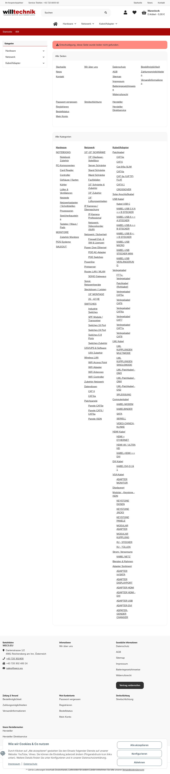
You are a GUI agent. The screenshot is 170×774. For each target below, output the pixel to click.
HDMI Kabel (119, 431)
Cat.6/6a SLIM (124, 166)
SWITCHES (90, 304)
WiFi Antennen (96, 372)
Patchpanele (90, 401)
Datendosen (90, 386)
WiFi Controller (96, 376)
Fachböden (94, 179)
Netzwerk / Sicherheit (95, 234)
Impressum (14, 763)
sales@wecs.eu (14, 668)
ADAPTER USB (125, 600)
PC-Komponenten (65, 165)
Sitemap (120, 657)
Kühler (63, 184)
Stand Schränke (96, 170)
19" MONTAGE (96, 294)
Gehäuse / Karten (69, 179)
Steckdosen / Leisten (95, 289)
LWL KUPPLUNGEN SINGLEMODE (124, 361)
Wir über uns (66, 646)
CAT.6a (92, 396)
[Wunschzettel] (134, 12)
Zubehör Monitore (69, 237)
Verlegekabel (119, 270)
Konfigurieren (139, 753)
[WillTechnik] (55, 23)
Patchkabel (118, 152)
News (150, 3)
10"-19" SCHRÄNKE (94, 152)
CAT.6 (120, 162)
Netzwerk (10, 57)
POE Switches (95, 257)
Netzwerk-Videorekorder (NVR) (95, 226)
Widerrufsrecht (123, 675)
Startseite (138, 3)
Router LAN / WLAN (94, 271)
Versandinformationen (14, 710)
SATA (119, 413)
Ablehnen (139, 762)
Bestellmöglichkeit (12, 699)
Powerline (89, 262)
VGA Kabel (118, 474)
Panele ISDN (95, 418)
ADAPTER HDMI (125, 587)
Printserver (90, 266)
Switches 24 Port (97, 330)
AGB (118, 652)
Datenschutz (30, 763)
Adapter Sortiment (122, 566)
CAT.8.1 (121, 184)
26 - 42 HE (94, 299)
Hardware (10, 50)
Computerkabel (121, 399)
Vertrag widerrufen (130, 685)
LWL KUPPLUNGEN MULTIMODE (124, 349)
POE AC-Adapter (97, 252)
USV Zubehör (95, 352)
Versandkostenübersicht (133, 770)
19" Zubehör (94, 193)
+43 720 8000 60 (51, 3)
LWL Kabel (118, 341)
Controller (65, 175)
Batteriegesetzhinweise (128, 669)
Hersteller (8, 730)
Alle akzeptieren (139, 745)
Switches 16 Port (97, 325)
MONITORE (62, 232)
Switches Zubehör (97, 343)
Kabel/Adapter (12, 63)
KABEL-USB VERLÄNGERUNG (125, 262)
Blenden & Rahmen (123, 561)
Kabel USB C (123, 203)
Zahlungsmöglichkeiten (15, 705)
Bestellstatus (66, 710)
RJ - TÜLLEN (123, 547)
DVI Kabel (118, 461)
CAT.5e (120, 157)
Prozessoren (66, 210)
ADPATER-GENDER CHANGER (122, 614)
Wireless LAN (91, 357)
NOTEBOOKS (63, 152)
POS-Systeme (63, 241)
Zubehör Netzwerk (94, 381)
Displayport (118, 487)
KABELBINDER (124, 409)
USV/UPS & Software (95, 348)
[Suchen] (105, 12)
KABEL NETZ (123, 556)
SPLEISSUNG (124, 394)
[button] (125, 12)
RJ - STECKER (124, 542)
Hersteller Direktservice (15, 736)
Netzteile (64, 197)
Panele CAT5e (95, 405)
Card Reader (67, 170)
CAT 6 (91, 391)
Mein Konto (65, 716)
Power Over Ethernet (95, 247)
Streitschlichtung (124, 699)
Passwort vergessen (70, 699)
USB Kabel (118, 199)
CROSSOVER (124, 189)
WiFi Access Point (97, 362)
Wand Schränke (96, 175)
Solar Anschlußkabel (123, 194)
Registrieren (65, 705)
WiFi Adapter (95, 367)
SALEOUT (61, 246)
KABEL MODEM (125, 404)
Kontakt (161, 3)
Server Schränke (97, 165)
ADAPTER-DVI (124, 605)
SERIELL (121, 418)
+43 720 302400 (15, 658)
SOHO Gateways (97, 276)
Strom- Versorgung (122, 551)
